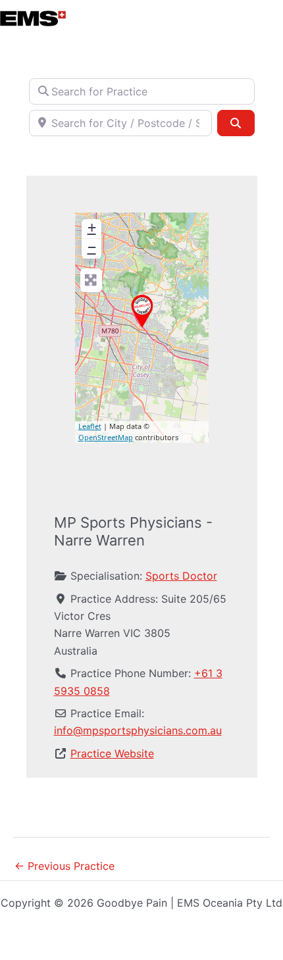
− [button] (92, 247)
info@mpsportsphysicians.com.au (138, 730)
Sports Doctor (181, 575)
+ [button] (92, 227)
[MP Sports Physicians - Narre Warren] (142, 311)
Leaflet (89, 426)
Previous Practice (64, 865)
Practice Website (112, 753)
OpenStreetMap (105, 437)
